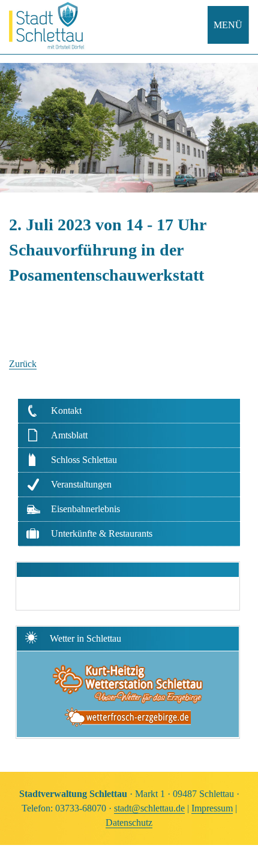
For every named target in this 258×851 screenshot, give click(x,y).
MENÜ (228, 25)
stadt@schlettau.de (149, 808)
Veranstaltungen (81, 484)
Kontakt (66, 410)
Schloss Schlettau (84, 460)
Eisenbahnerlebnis (85, 509)
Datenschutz (129, 822)
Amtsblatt (69, 435)
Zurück (23, 364)
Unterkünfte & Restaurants (101, 533)
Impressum (212, 808)
